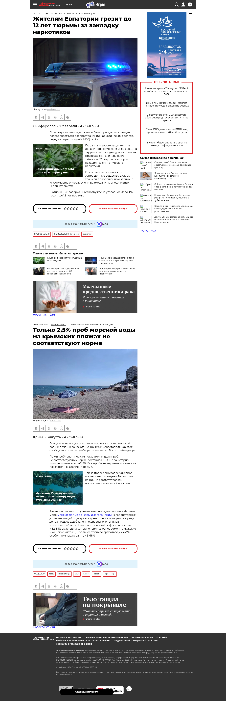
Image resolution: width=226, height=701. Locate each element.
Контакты (162, 637)
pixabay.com (53, 109)
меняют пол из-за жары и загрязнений (84, 514)
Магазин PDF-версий (142, 637)
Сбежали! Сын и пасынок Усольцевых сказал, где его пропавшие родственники (173, 209)
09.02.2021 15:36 (40, 13)
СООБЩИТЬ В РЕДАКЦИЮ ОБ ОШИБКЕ (74, 644)
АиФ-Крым (55, 420)
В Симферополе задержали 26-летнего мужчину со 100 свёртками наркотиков (63, 271)
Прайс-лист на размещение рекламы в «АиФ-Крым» (83, 641)
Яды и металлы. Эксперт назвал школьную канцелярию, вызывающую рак (170, 176)
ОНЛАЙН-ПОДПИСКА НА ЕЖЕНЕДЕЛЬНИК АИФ (106, 637)
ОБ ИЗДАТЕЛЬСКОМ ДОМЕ (68, 637)
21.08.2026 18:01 (40, 324)
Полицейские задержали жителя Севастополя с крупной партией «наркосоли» (116, 260)
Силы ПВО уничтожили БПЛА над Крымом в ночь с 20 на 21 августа (166, 131)
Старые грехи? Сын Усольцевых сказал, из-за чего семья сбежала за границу (172, 165)
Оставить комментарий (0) (113, 209)
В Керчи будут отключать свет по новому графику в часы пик (166, 144)
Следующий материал (86, 692)
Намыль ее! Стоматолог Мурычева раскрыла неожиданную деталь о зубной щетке (172, 198)
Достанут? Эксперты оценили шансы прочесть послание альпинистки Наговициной (173, 219)
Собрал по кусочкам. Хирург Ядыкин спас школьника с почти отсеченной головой (173, 187)
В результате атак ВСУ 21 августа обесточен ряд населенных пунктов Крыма (166, 117)
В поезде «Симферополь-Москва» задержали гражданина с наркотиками (117, 271)
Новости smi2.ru (44, 314)
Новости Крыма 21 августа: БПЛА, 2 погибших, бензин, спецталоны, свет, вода (166, 91)
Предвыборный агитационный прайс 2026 (136, 641)
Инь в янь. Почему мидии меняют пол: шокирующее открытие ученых (167, 104)
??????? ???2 (148, 230)
